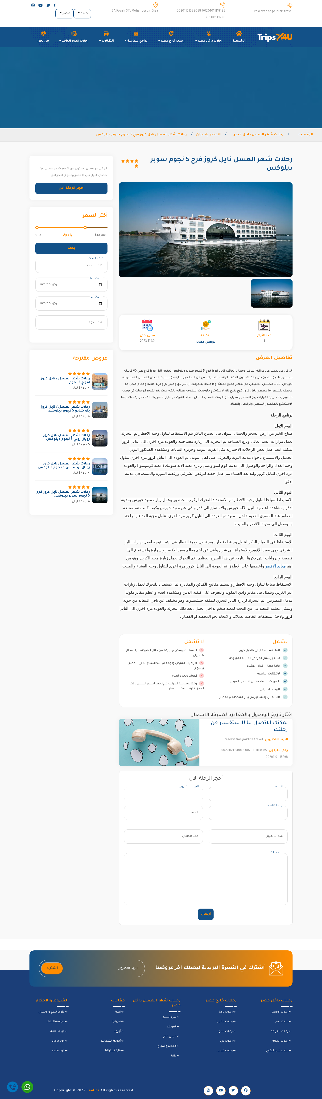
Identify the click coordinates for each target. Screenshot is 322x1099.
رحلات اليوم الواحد (74, 41)
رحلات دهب (281, 1021)
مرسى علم (170, 1036)
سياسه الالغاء (56, 1021)
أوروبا (117, 1031)
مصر (66, 14)
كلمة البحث (95, 258)
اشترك (52, 968)
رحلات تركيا (226, 1012)
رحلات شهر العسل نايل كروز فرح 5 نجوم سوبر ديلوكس (63, 494)
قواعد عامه (57, 1031)
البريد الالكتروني (188, 786)
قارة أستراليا (113, 1050)
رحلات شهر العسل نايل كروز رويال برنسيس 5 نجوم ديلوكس (64, 466)
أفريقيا (116, 1021)
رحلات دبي (226, 1041)
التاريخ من (96, 277)
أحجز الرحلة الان (71, 188)
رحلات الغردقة (280, 1031)
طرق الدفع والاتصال (51, 1012)
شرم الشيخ (169, 1017)
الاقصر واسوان (167, 1046)
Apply (68, 235)
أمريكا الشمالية (111, 1041)
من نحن (43, 41)
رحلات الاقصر (280, 1012)
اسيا (118, 1012)
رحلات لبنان (226, 1031)
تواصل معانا (205, 342)
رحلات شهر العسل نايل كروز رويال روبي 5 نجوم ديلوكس (66, 437)
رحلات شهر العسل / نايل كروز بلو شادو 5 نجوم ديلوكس (65, 409)
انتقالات (107, 41)
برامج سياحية (137, 41)
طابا (174, 1056)
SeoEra (93, 1090)
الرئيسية (239, 41)
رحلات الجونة (280, 1041)
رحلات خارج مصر (172, 41)
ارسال (206, 914)
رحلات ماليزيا (224, 1021)
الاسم (279, 786)
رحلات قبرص (224, 1050)
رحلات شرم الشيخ (277, 1050)
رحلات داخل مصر (209, 41)
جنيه (84, 14)
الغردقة (172, 1027)
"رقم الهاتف (275, 805)
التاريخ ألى (97, 296)
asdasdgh (58, 1041)
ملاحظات (276, 852)
